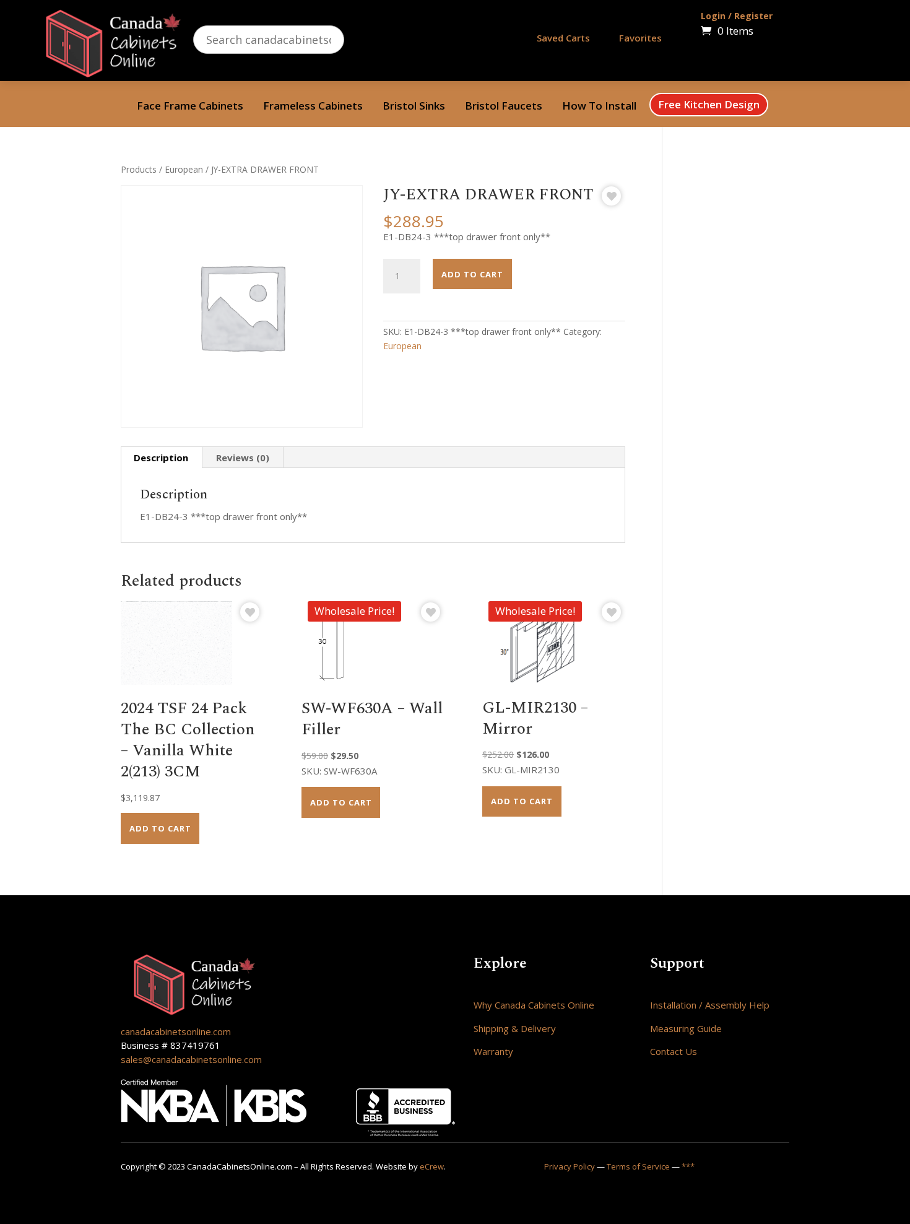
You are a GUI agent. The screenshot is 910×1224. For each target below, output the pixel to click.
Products (139, 169)
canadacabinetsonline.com (176, 1031)
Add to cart (472, 274)
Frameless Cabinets (313, 107)
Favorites (640, 38)
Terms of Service (638, 1166)
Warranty (493, 1051)
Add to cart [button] (160, 828)
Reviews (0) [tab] (242, 457)
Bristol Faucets (503, 107)
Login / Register (737, 16)
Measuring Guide (686, 1028)
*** (688, 1166)
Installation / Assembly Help (709, 1005)
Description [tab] (161, 457)
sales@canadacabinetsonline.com (191, 1059)
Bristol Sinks (414, 107)
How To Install (599, 107)
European (184, 169)
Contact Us (673, 1051)
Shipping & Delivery (515, 1028)
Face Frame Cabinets (190, 107)
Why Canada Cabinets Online (534, 1005)
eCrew (432, 1166)
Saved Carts (563, 38)
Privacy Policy (569, 1166)
